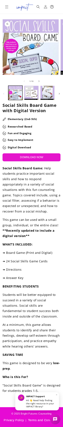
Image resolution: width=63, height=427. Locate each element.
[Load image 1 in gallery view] (15, 93)
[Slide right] (39, 81)
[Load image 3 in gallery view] (47, 93)
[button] (6, 6)
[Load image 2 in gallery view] (31, 93)
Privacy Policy (14, 420)
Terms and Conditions (43, 420)
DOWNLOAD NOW (31, 157)
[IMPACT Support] (55, 419)
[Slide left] (24, 81)
